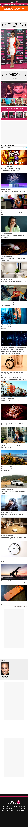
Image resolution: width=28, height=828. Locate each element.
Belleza (10, 806)
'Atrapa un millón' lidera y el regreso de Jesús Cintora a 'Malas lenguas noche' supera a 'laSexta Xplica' (14, 8)
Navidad (16, 810)
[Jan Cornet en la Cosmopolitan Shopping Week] (4, 115)
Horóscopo (23, 810)
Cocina (5, 808)
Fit (14, 806)
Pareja (18, 806)
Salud (15, 808)
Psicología (21, 808)
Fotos (10, 4)
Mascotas (5, 810)
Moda (5, 806)
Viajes (11, 810)
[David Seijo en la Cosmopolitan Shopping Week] (12, 115)
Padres (23, 806)
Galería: (14, 109)
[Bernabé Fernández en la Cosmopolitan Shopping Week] (19, 115)
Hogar (11, 808)
